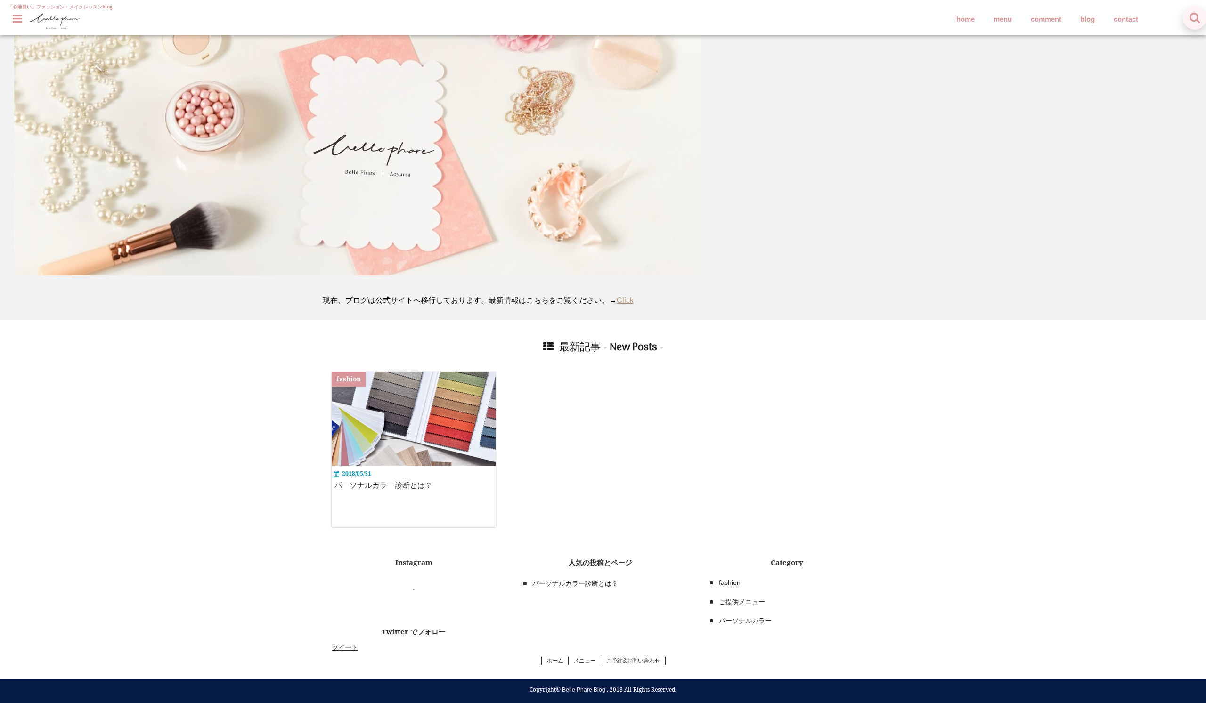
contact (1126, 19)
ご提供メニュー (742, 602)
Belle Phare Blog (583, 690)
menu (1003, 19)
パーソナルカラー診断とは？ (383, 485)
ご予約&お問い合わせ (633, 660)
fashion (730, 582)
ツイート (345, 647)
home (965, 19)
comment (1046, 19)
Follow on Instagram (419, 606)
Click (625, 300)
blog (1087, 19)
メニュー (584, 660)
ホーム (554, 660)
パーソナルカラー (745, 620)
